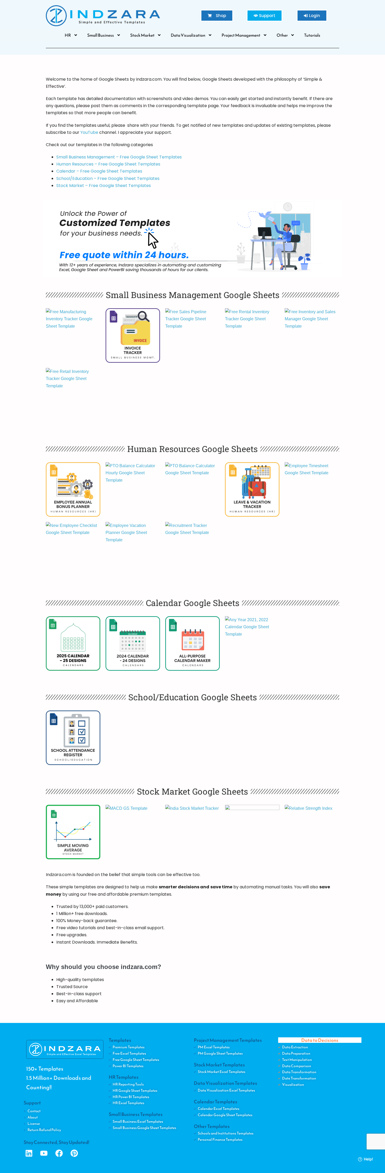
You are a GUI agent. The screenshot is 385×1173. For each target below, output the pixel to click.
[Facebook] (59, 1153)
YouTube (89, 132)
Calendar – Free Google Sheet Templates (99, 171)
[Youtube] (44, 1153)
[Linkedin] (29, 1153)
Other (282, 35)
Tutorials (312, 35)
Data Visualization (188, 35)
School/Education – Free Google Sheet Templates (108, 178)
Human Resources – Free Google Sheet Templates (108, 164)
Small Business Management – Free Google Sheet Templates (119, 157)
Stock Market (142, 35)
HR (68, 35)
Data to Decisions (319, 1040)
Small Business (100, 35)
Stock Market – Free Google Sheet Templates (103, 186)
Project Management (241, 35)
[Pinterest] (74, 1153)
